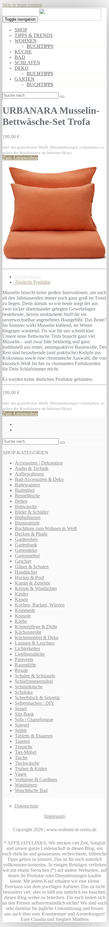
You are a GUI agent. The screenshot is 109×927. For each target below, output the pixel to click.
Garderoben (26, 539)
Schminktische (29, 686)
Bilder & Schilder (31, 512)
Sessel (21, 708)
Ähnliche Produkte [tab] (33, 282)
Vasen (20, 774)
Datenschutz (26, 805)
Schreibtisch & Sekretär (37, 697)
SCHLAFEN (27, 62)
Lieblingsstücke (30, 654)
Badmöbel (25, 490)
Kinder (21, 593)
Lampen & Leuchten (34, 643)
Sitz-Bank (24, 714)
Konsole (23, 615)
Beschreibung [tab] (28, 276)
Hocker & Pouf (29, 577)
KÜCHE (23, 51)
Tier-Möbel (25, 752)
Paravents (24, 659)
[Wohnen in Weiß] (70, 19)
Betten (21, 501)
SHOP (21, 29)
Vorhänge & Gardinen (36, 779)
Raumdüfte (25, 664)
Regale (21, 670)
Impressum (54, 816)
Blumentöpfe (27, 523)
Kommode (25, 610)
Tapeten (22, 741)
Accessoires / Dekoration (39, 462)
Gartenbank (26, 544)
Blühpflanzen (28, 517)
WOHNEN (26, 40)
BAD (20, 57)
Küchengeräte (28, 632)
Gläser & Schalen (31, 566)
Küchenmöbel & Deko (36, 637)
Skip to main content (22, 5)
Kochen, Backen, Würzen (39, 604)
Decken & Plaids (31, 533)
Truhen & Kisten (31, 768)
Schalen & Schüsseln (35, 675)
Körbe (21, 621)
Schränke (24, 692)
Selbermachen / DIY (34, 703)
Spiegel (22, 724)
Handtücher (26, 572)
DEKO (21, 68)
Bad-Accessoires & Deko (39, 479)
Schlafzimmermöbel (34, 681)
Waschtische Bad (31, 790)
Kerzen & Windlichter (36, 588)
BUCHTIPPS (40, 46)
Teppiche (23, 746)
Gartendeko (26, 550)
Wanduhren (26, 785)
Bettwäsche (26, 506)
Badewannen (27, 484)
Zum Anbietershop (20, 157)
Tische (21, 757)
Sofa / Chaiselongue (34, 719)
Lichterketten (27, 648)
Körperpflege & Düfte (36, 626)
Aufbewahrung (29, 473)
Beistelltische (27, 495)
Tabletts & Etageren (34, 735)
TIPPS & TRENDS (34, 35)
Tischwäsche (27, 763)
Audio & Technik (31, 468)
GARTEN (25, 79)
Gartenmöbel (27, 555)
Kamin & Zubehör (32, 583)
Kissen (21, 599)
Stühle (21, 730)
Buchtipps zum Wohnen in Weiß (46, 528)
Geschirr (23, 561)
